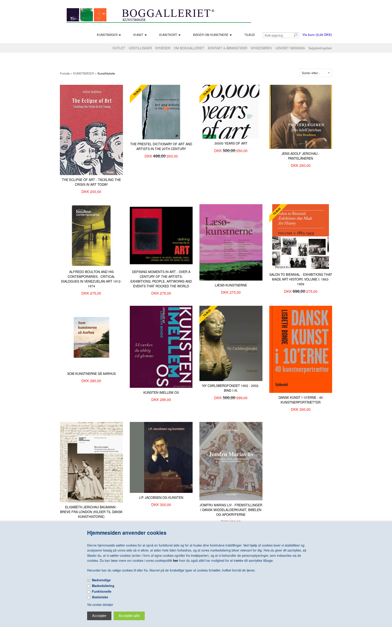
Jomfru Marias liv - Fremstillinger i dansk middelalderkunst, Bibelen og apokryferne (231, 510)
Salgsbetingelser (320, 48)
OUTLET (119, 48)
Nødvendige (101, 580)
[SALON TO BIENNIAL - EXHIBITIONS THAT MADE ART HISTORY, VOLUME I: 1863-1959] (300, 236)
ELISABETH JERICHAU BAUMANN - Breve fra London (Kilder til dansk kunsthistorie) (91, 512)
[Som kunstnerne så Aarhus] (91, 337)
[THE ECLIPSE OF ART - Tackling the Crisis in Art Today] (91, 129)
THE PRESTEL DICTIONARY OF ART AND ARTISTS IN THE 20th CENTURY (161, 146)
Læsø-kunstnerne (231, 285)
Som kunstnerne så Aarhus (91, 373)
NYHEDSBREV (261, 48)
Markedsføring (103, 585)
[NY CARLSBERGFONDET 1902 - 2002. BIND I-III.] (230, 343)
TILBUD (249, 35)
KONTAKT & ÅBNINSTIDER (227, 48)
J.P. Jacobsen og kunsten (161, 497)
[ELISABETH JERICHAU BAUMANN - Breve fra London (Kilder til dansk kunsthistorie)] (91, 461)
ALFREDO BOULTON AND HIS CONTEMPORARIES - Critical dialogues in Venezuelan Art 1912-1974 (91, 278)
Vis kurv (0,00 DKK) (317, 34)
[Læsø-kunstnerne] (230, 242)
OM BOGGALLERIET (189, 48)
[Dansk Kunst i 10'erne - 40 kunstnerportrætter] (300, 348)
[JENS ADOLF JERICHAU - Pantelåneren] (300, 116)
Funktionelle (101, 591)
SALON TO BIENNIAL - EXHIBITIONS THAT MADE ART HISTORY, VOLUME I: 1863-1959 (300, 279)
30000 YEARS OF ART (230, 143)
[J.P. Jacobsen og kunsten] (161, 457)
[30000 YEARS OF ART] (231, 111)
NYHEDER (162, 48)
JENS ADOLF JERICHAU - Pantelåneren (301, 156)
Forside (65, 73)
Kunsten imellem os (161, 392)
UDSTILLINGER (140, 48)
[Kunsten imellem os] (161, 346)
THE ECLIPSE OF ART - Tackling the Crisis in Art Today (91, 182)
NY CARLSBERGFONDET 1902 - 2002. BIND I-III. (230, 388)
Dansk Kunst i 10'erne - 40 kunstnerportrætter (301, 399)
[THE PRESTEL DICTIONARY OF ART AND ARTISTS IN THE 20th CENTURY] (161, 111)
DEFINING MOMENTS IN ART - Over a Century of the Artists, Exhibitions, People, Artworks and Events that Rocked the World (161, 278)
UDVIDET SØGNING (290, 48)
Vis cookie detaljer (100, 604)
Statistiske (100, 597)
